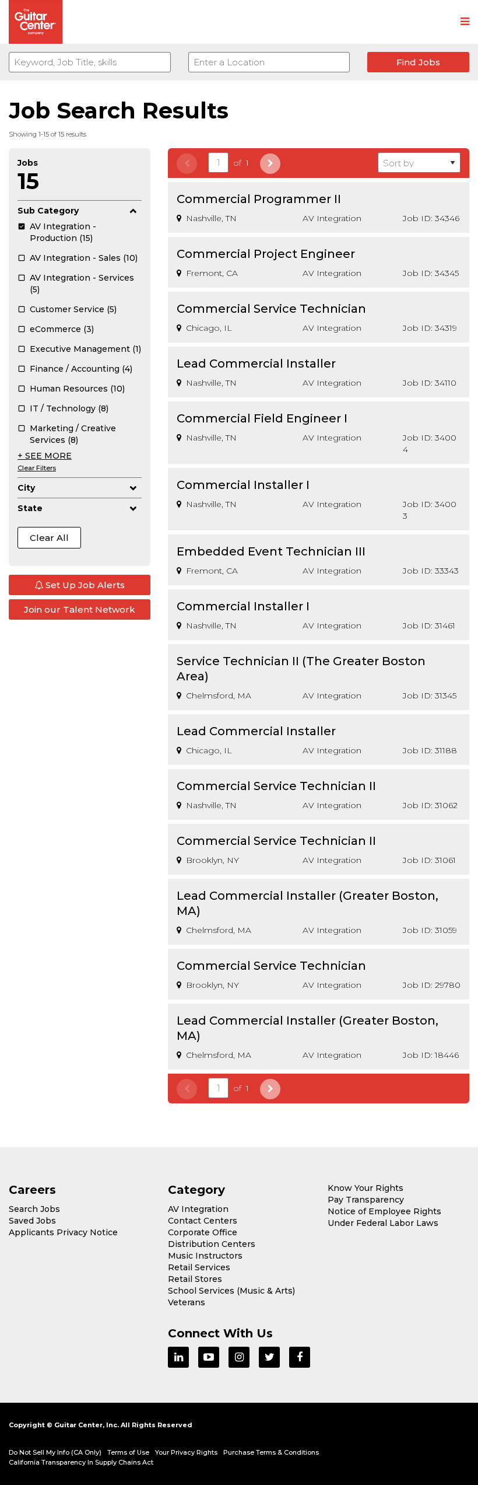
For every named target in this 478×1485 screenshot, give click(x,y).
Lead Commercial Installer (256, 364)
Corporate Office (202, 1232)
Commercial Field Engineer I (262, 418)
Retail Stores (195, 1279)
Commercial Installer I (243, 485)
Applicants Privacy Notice (63, 1232)
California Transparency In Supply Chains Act (81, 1462)
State (30, 508)
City (26, 488)
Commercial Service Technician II (276, 786)
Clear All (49, 537)
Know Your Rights (365, 1188)
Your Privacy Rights (186, 1452)
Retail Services (199, 1267)
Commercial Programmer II (259, 199)
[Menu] (465, 22)
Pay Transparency (366, 1199)
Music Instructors (205, 1255)
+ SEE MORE (44, 455)
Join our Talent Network (79, 609)
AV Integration (198, 1209)
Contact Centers (202, 1220)
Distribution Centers (211, 1244)
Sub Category (48, 210)
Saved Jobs (32, 1220)
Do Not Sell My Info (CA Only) (55, 1452)
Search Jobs (34, 1209)
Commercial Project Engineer (266, 254)
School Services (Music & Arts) (231, 1290)
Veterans (186, 1302)
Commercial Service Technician (271, 309)
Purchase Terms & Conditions (271, 1452)
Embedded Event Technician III (271, 551)
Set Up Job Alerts (84, 584)
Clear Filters (36, 468)
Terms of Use (128, 1452)
